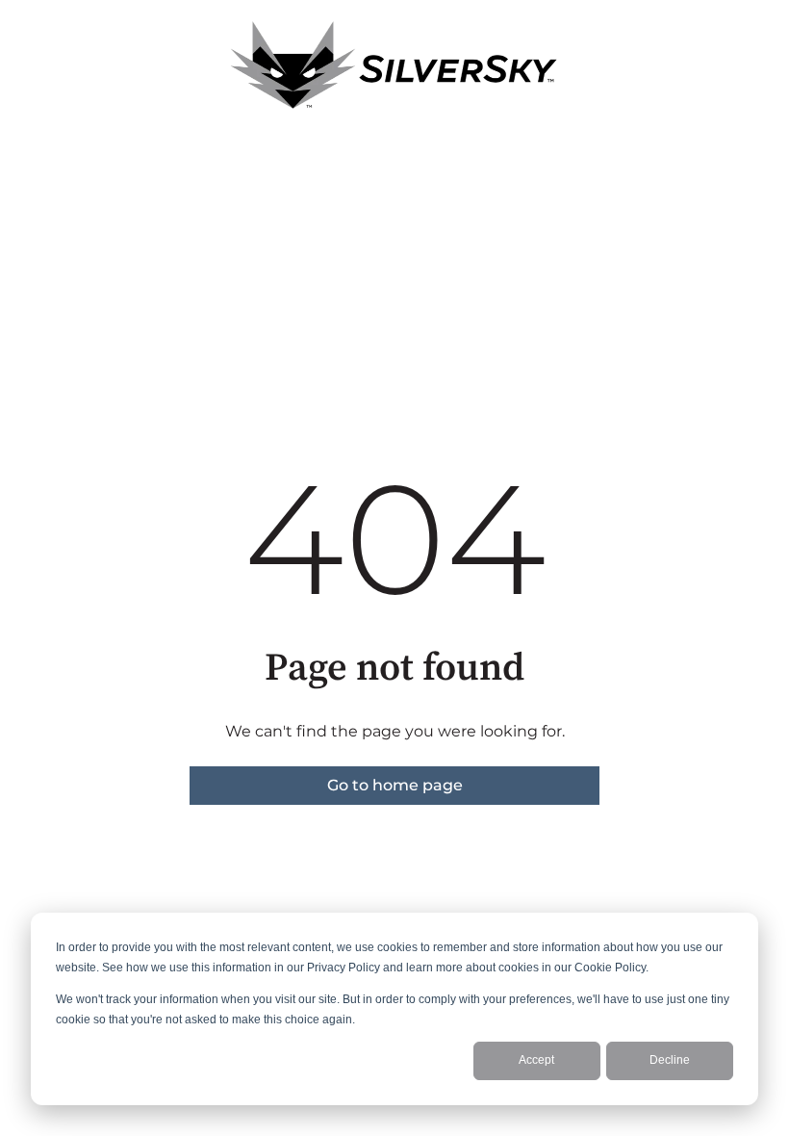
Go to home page (395, 785)
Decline (669, 1060)
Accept (536, 1060)
